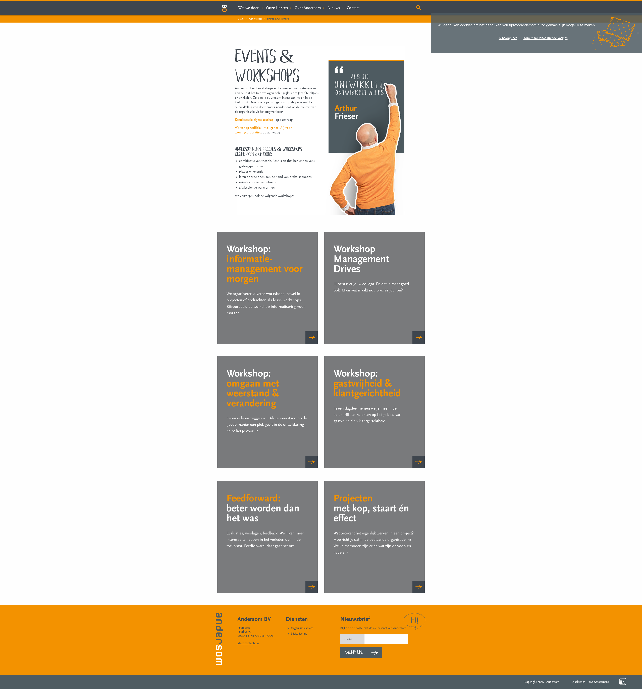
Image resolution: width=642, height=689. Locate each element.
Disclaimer (578, 682)
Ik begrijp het (508, 38)
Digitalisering (299, 633)
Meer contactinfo (248, 643)
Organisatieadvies (302, 628)
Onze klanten (277, 8)
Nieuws (334, 8)
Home (241, 18)
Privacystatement (598, 682)
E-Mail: (349, 639)
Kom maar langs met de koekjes (545, 38)
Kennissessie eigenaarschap (254, 120)
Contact (353, 8)
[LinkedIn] (622, 681)
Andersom (552, 682)
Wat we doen (255, 18)
